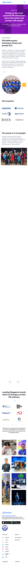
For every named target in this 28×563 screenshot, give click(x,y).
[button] (9, 382)
